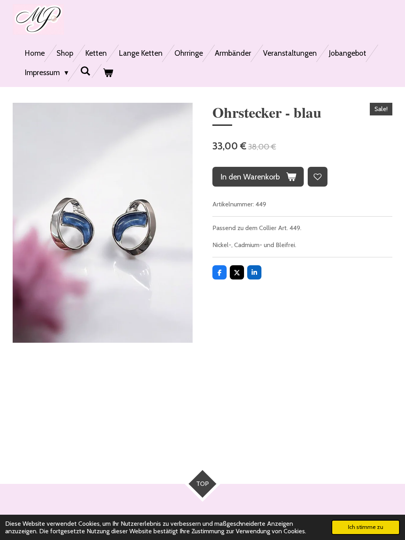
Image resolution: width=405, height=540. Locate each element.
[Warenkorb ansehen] (108, 72)
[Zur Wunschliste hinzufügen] (317, 177)
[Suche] (85, 71)
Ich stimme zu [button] (365, 527)
